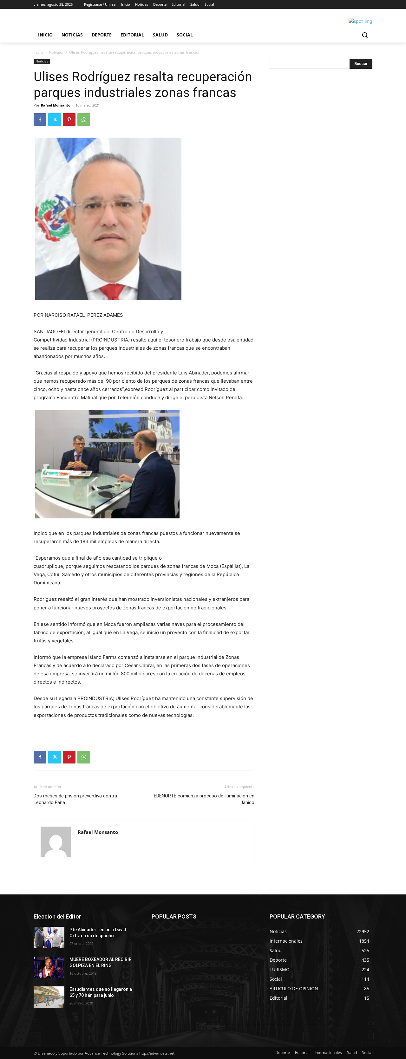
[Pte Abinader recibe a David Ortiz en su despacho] (49, 937)
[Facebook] (40, 119)
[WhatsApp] (83, 119)
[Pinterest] (69, 119)
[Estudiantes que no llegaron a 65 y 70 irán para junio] (49, 997)
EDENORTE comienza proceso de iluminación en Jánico (204, 799)
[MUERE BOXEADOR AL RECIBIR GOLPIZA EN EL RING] (49, 967)
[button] (364, 34)
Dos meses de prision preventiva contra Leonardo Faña (75, 799)
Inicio (38, 52)
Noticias (56, 52)
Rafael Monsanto (55, 105)
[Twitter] (54, 119)
